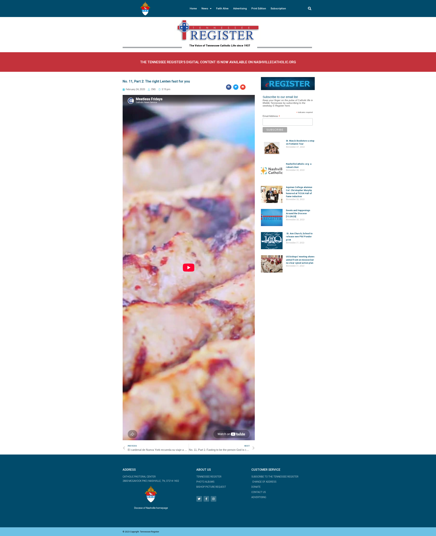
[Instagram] (213, 499)
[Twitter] (199, 499)
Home (193, 8)
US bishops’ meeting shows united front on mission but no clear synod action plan (300, 259)
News (204, 8)
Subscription (278, 8)
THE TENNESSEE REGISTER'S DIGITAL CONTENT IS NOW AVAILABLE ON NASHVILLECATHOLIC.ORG (218, 62)
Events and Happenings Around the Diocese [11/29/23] (298, 213)
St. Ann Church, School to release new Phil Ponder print (299, 236)
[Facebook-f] (206, 499)
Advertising (240, 8)
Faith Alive (222, 8)
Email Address (271, 116)
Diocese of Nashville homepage (151, 508)
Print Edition (258, 8)
